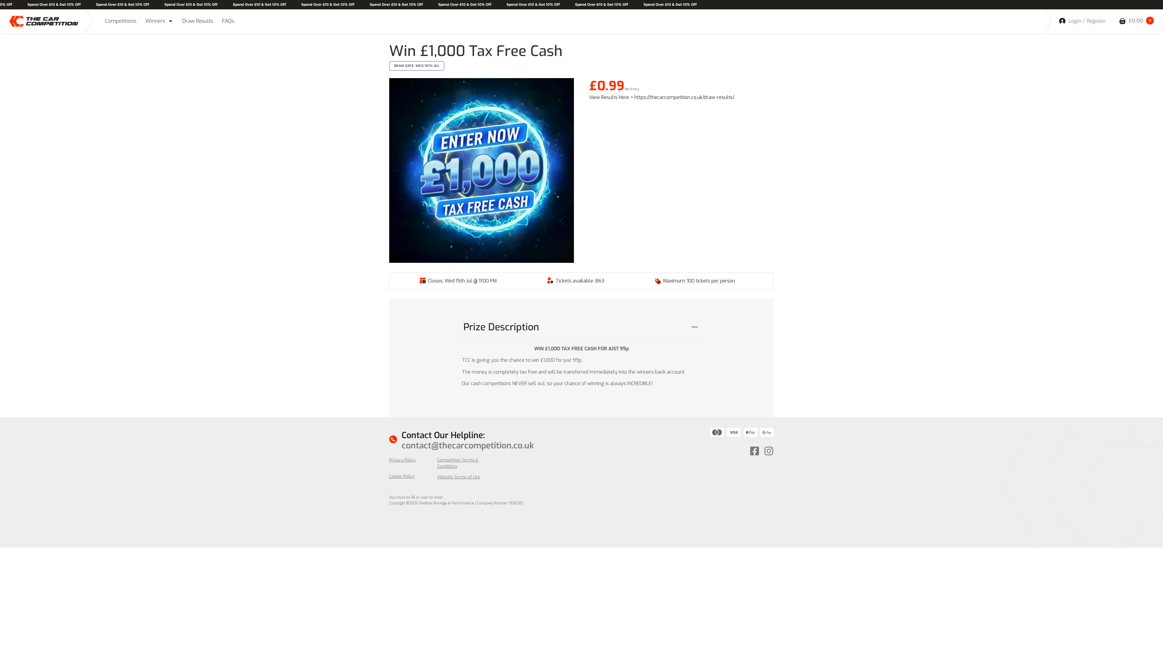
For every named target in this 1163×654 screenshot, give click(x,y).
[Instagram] (769, 451)
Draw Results (197, 21)
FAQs (228, 21)
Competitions (120, 21)
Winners (155, 21)
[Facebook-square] (755, 451)
